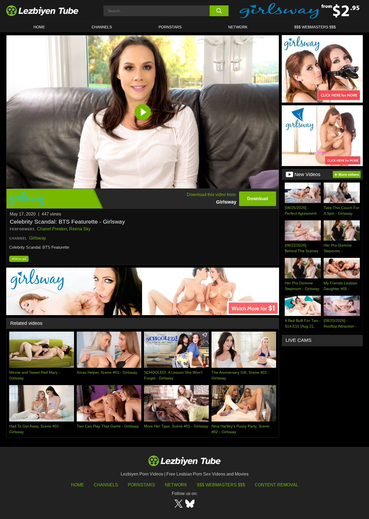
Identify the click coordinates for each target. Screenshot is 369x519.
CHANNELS (102, 27)
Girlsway (37, 238)
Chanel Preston (52, 229)
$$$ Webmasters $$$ (221, 485)
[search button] (219, 10)
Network (237, 27)
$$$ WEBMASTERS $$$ (315, 27)
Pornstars (170, 27)
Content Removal (276, 485)
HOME (39, 27)
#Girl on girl (19, 258)
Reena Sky (79, 229)
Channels (106, 485)
